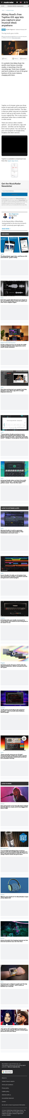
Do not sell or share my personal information (13, 1105)
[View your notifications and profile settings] (17, 2)
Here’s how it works (16, 37)
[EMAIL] (13, 218)
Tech (3, 10)
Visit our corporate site (14, 1067)
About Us (4, 1078)
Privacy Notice (22, 200)
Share (5, 58)
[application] (14, 144)
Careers (4, 1101)
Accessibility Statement (8, 1098)
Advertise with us (6, 1095)
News (3, 29)
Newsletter (24, 58)
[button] (2, 2)
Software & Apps (10, 10)
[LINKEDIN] (10, 218)
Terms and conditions (7, 1084)
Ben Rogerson (11, 29)
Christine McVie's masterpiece (15, 6)
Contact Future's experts (8, 1081)
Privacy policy (5, 1088)
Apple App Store (13, 161)
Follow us (16, 58)
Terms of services (20, 198)
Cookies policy (5, 1091)
